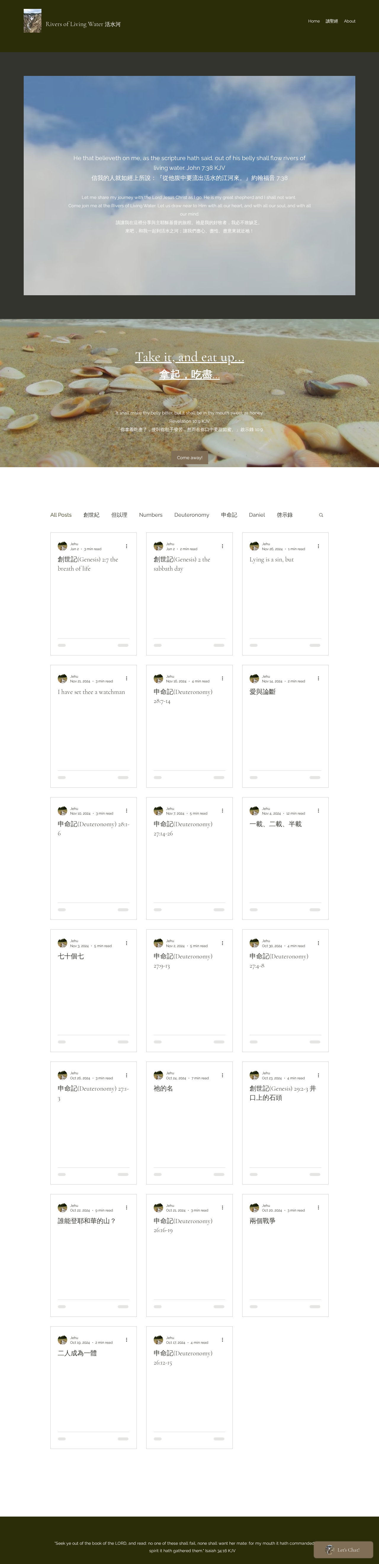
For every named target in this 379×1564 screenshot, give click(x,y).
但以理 (119, 515)
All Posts (61, 515)
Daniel (257, 515)
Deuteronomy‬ (191, 515)
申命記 (229, 515)
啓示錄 (285, 515)
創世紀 (91, 515)
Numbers (151, 515)
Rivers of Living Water (75, 24)
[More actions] (128, 546)
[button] (321, 515)
